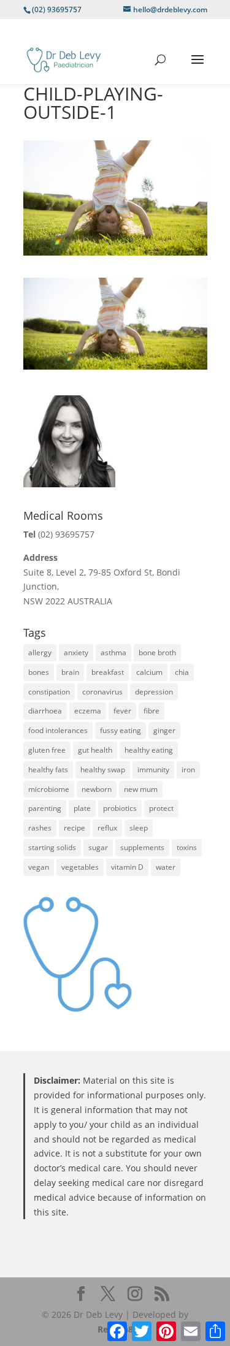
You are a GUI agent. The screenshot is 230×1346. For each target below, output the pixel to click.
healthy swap (102, 769)
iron (188, 769)
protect (161, 808)
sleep (138, 828)
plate (82, 808)
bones (38, 672)
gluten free (47, 750)
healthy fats (48, 769)
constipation (49, 691)
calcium (149, 672)
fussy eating (120, 730)
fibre (151, 710)
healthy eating (149, 750)
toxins (187, 847)
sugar (98, 847)
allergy (40, 652)
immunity (153, 769)
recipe (74, 828)
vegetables (80, 867)
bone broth (157, 652)
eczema (87, 710)
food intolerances (58, 730)
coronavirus (102, 691)
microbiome (48, 789)
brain (70, 672)
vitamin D (127, 867)
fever (122, 710)
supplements (142, 847)
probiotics (120, 808)
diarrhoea (45, 710)
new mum (141, 789)
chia (182, 672)
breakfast (107, 672)
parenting (44, 808)
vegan (38, 867)
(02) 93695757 (66, 534)
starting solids (52, 847)
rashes (40, 828)
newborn (97, 789)
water (165, 867)
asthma (113, 652)
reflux (107, 828)
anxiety (76, 652)
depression (154, 691)
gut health (95, 750)
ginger (164, 730)
